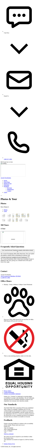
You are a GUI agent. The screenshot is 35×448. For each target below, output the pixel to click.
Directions (6, 185)
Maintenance (10, 189)
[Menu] (1, 195)
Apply (5, 192)
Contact (9, 191)
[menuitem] (19, 180)
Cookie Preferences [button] (9, 392)
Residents (6, 186)
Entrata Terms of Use (9, 443)
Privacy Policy (7, 391)
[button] (19, 316)
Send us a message (9, 434)
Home (5, 180)
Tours (5, 211)
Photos (5, 209)
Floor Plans (7, 182)
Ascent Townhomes (6, 177)
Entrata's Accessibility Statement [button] (12, 393)
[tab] (19, 210)
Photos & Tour (7, 183)
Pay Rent (9, 188)
